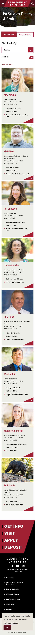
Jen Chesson (10, 208)
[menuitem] (17, 526)
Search (7, 50)
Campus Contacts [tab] (25, 35)
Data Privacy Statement (11, 623)
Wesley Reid (10, 374)
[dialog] (17, 622)
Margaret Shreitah (13, 430)
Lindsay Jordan (11, 265)
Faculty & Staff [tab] (9, 34)
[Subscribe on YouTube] (17, 566)
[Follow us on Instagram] (23, 566)
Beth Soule (9, 485)
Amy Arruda (10, 94)
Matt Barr (9, 151)
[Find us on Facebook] (12, 566)
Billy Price (9, 316)
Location (5, 57)
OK (7, 627)
